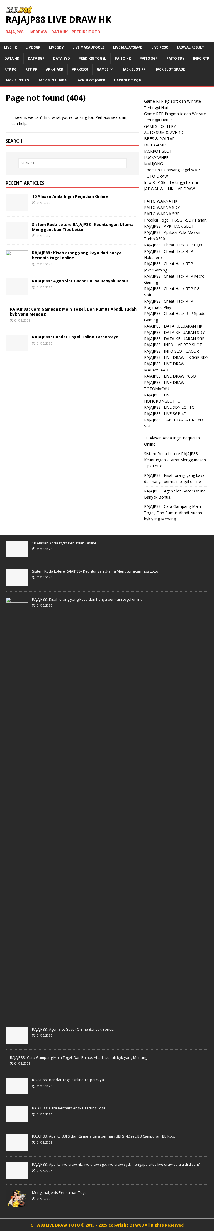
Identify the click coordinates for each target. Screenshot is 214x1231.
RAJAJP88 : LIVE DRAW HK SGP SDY (176, 357)
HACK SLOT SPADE (169, 69)
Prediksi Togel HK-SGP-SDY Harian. (175, 220)
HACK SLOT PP (133, 69)
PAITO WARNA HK (160, 201)
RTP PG (10, 69)
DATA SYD (61, 58)
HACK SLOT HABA (52, 80)
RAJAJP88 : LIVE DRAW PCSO (170, 376)
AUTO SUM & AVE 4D (163, 132)
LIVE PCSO (160, 47)
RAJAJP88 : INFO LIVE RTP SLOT (173, 344)
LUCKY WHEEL (157, 157)
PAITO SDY (175, 58)
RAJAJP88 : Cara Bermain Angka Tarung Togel (69, 1107)
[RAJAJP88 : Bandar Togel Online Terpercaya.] (17, 347)
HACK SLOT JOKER (90, 80)
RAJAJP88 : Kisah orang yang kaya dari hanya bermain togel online (76, 255)
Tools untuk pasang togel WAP (172, 169)
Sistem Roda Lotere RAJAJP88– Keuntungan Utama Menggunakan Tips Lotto (82, 227)
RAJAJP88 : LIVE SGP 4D (165, 413)
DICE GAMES (155, 145)
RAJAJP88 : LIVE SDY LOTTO (169, 407)
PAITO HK (123, 58)
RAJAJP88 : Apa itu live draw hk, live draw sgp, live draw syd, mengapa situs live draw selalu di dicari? (116, 1164)
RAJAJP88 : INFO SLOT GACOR (171, 351)
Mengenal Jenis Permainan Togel (59, 1192)
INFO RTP (201, 58)
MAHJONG (153, 163)
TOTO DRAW (156, 176)
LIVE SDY (56, 47)
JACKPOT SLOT (158, 151)
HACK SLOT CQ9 (127, 80)
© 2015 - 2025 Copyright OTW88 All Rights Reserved (132, 1225)
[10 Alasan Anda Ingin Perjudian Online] (17, 207)
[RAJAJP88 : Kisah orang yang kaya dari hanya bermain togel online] (17, 263)
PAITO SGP (149, 58)
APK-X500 (80, 69)
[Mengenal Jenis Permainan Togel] (17, 1203)
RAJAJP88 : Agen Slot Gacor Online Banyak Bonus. (81, 280)
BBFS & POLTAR (159, 138)
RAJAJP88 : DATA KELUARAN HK (173, 326)
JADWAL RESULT (190, 47)
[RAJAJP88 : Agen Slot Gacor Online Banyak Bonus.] (17, 291)
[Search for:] (72, 163)
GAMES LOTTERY (160, 126)
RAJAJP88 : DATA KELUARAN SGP (174, 338)
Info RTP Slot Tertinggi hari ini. (171, 182)
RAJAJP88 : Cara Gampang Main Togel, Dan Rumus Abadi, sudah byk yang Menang (73, 311)
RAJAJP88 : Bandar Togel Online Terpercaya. (76, 337)
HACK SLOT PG (16, 80)
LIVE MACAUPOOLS (88, 47)
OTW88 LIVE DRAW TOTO (56, 1225)
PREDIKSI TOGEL (92, 58)
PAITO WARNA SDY (162, 207)
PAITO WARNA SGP (162, 213)
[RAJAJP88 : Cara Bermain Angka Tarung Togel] (17, 1119)
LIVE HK (10, 47)
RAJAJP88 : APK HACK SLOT (169, 226)
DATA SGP (36, 58)
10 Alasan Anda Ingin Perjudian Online (70, 196)
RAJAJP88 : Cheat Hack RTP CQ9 (173, 244)
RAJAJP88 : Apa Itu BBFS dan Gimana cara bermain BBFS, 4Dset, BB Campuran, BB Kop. (103, 1136)
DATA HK (11, 58)
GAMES (102, 69)
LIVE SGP (33, 47)
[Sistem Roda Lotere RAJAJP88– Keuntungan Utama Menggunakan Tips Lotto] (17, 235)
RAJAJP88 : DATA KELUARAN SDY (174, 332)
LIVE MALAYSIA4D (128, 47)
